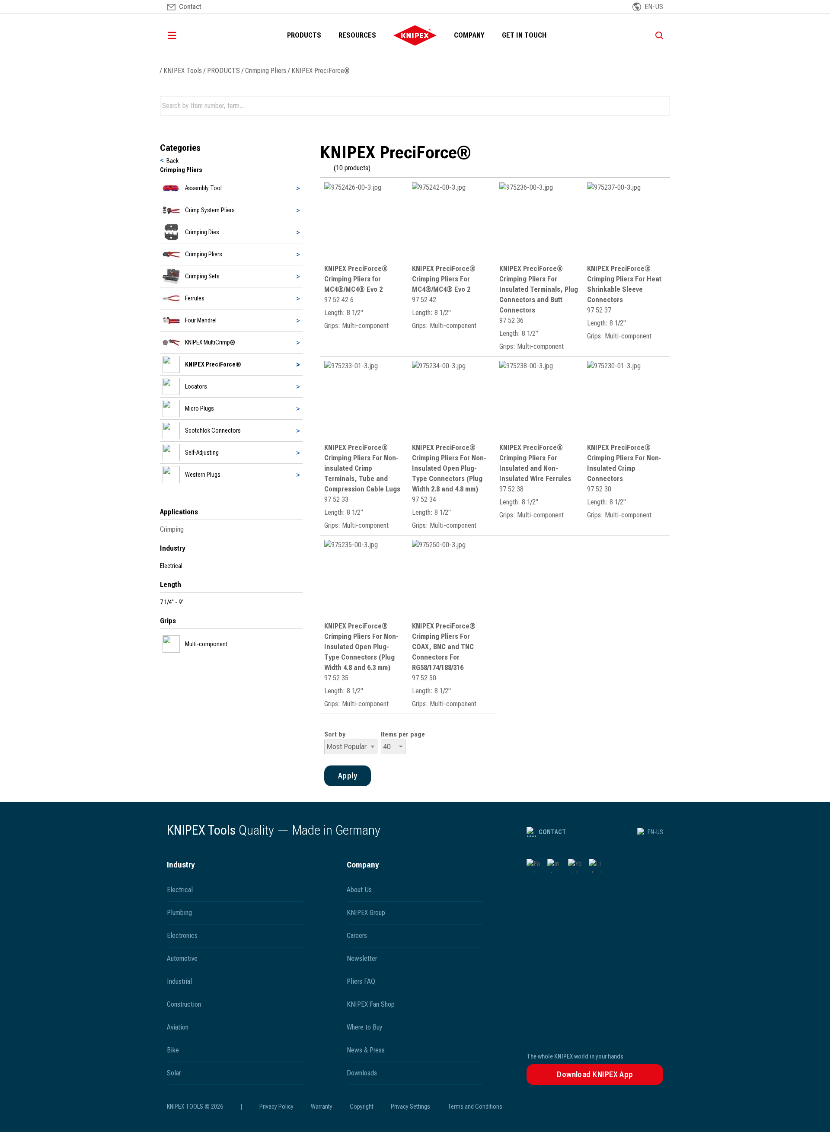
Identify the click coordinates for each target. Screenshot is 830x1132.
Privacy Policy (276, 1106)
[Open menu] (184, 35)
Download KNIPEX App (595, 1074)
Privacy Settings (410, 1106)
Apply (663, 106)
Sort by (334, 734)
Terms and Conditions (474, 1106)
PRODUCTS (304, 35)
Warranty (321, 1106)
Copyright (362, 1106)
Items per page (403, 734)
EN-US (655, 832)
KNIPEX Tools (182, 71)
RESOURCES (357, 35)
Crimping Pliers (265, 71)
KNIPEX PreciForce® (320, 71)
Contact (552, 832)
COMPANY (469, 35)
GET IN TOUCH (524, 35)
